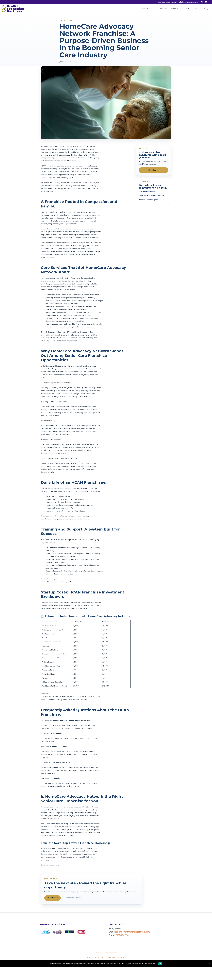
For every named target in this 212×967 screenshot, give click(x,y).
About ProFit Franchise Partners (151, 196)
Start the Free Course (73, 898)
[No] (209, 964)
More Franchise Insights (148, 200)
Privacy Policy (102, 953)
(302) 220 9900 (164, 2)
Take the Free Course (147, 192)
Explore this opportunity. (50, 865)
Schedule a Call (153, 170)
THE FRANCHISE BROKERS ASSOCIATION (111, 957)
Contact (112, 953)
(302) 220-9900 (123, 935)
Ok (160, 964)
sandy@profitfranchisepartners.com (185, 2)
